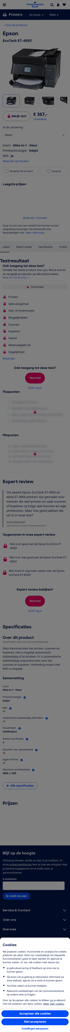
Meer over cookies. (54, 1003)
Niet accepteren (35, 1022)
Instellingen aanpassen (35, 1028)
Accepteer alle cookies (35, 1013)
